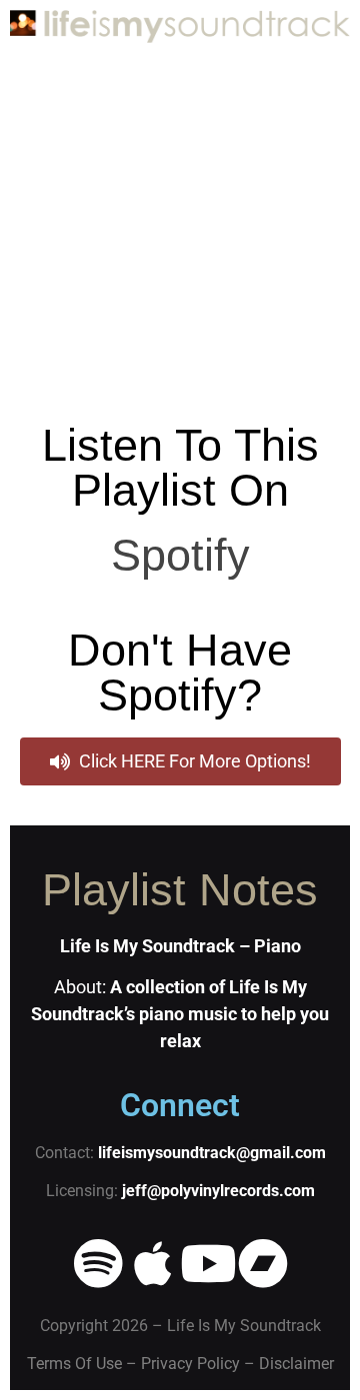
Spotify (180, 555)
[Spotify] (98, 1263)
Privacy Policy (190, 1363)
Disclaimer (296, 1363)
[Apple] (153, 1263)
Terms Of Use (74, 1363)
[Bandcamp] (263, 1263)
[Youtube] (208, 1263)
